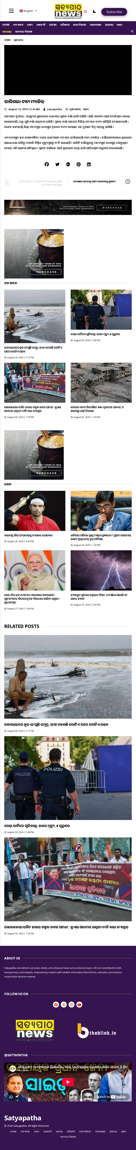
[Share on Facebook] (47, 164)
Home (6, 24)
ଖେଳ (119, 24)
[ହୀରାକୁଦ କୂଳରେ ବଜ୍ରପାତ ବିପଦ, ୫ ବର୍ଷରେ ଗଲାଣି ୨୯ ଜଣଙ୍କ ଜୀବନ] (101, 570)
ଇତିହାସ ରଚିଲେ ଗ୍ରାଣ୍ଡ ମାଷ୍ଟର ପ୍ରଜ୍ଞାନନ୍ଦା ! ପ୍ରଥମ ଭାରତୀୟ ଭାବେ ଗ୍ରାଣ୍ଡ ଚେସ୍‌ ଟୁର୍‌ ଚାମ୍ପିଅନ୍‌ (101, 537)
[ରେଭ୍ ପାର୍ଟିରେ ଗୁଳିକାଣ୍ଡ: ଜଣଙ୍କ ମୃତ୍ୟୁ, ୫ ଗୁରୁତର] (101, 310)
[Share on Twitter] (57, 164)
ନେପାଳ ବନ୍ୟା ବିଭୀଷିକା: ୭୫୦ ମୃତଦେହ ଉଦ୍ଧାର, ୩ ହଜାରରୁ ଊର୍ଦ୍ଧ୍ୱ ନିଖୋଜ (97, 409)
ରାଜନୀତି (41, 24)
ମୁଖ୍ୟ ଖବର (75, 109)
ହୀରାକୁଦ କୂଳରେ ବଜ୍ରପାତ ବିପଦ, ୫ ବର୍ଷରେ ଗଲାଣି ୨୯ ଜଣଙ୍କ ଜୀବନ (99, 597)
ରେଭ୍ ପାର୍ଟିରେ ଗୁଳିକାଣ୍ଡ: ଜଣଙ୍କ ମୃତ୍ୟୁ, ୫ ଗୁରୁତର (95, 334)
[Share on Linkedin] (88, 164)
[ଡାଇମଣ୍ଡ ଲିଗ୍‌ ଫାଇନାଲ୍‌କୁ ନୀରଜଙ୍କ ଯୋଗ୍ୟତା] (34, 511)
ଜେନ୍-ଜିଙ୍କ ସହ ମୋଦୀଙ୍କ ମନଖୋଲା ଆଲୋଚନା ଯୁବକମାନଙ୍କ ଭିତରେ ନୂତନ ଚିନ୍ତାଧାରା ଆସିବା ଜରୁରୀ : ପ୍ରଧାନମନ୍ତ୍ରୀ (32, 598)
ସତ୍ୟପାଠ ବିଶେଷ (23, 31)
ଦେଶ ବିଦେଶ (79, 24)
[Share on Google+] (68, 164)
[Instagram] (85, 11)
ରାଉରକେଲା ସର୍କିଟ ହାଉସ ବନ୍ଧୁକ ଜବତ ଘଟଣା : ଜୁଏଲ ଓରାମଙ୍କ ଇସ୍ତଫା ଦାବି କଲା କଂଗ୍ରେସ (32, 409)
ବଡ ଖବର (18, 24)
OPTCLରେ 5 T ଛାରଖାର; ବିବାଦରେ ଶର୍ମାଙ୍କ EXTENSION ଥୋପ (41, 183)
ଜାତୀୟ (53, 24)
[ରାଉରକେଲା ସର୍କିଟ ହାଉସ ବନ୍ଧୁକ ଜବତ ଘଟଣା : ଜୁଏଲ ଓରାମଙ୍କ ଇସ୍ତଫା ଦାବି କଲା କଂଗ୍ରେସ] (34, 383)
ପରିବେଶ (64, 24)
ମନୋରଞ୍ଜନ (95, 24)
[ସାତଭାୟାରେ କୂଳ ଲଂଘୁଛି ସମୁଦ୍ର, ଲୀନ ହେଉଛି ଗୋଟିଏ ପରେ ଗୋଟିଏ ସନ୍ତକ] (34, 316)
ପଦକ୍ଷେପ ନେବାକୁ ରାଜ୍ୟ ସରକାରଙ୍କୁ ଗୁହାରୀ (94, 181)
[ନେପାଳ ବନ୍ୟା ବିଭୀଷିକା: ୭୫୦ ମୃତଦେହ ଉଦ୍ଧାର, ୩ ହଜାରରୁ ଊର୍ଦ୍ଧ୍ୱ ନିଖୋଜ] (101, 383)
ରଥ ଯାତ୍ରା (7, 31)
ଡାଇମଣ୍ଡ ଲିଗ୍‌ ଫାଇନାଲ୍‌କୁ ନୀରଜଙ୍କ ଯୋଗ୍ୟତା (28, 535)
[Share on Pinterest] (78, 164)
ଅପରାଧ (109, 24)
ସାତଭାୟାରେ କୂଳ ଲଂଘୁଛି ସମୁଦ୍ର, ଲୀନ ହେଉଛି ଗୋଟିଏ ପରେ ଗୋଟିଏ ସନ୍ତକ (33, 349)
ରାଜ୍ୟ (30, 24)
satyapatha (54, 109)
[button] (94, 11)
